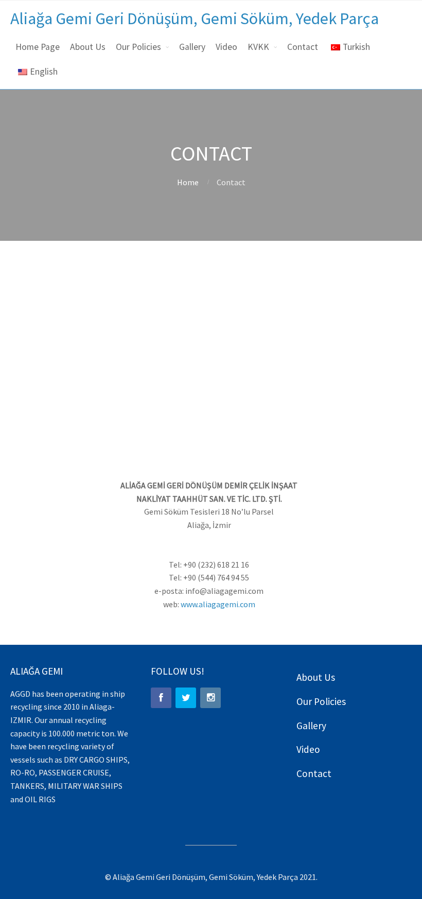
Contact (302, 46)
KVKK (258, 46)
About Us (88, 46)
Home (188, 182)
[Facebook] (161, 698)
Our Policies (138, 46)
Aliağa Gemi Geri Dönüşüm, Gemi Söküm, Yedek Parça (194, 18)
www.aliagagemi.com (218, 604)
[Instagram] (210, 698)
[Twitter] (185, 698)
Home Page (37, 46)
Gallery (192, 46)
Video (226, 46)
